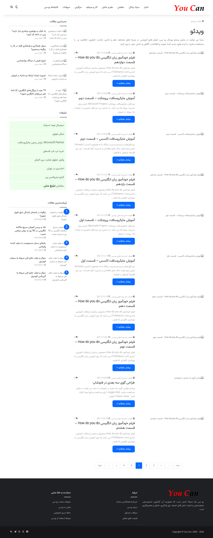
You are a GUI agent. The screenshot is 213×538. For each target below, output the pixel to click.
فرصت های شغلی (129, 518)
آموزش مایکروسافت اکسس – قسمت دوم (107, 139)
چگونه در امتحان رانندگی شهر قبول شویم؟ (30, 214)
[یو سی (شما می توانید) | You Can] (173, 492)
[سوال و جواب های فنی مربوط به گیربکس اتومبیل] (57, 277)
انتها (100, 465)
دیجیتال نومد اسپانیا (53, 125)
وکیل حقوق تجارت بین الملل (49, 160)
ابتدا (178, 465)
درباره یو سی (132, 507)
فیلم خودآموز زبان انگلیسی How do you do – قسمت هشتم (105, 426)
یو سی (201, 502)
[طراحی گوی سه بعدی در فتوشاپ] (171, 394)
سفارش (54, 186)
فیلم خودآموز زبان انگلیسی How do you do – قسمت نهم (105, 344)
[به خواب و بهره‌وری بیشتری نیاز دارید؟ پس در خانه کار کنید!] (57, 35)
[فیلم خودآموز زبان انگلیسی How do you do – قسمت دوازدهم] (171, 69)
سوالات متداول (131, 513)
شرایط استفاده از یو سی (61, 518)
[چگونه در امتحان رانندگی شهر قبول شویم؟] (57, 217)
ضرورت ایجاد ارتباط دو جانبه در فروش (28, 75)
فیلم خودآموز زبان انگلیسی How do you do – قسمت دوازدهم (105, 60)
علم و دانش (107, 7)
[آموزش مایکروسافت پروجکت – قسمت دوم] (171, 110)
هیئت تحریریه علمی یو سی (121, 52)
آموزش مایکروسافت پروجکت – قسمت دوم (107, 98)
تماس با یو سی (64, 507)
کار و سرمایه (91, 7)
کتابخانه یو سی (51, 7)
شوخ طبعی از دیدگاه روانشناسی (31, 61)
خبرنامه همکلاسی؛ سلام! (126, 502)
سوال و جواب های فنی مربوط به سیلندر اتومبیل (28, 259)
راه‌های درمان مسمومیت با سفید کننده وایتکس (28, 245)
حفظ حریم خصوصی (62, 513)
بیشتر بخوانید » (124, 83)
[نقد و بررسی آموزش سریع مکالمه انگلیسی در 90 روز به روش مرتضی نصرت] (57, 232)
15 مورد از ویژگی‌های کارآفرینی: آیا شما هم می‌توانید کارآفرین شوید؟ (28, 92)
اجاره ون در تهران (55, 168)
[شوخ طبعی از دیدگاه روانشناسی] (57, 65)
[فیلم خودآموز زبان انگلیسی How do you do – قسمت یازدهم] (171, 191)
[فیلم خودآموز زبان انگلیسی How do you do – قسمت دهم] (171, 313)
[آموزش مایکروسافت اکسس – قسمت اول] (171, 272)
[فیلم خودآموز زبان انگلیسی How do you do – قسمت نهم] (171, 354)
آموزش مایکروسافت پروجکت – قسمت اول (107, 220)
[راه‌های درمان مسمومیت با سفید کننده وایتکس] (57, 248)
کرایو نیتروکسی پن (54, 177)
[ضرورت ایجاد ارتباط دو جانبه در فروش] (57, 80)
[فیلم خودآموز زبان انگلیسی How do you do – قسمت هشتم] (171, 435)
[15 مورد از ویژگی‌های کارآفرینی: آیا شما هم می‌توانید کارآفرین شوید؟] (57, 96)
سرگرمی (78, 7)
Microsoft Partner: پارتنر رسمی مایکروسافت (40, 142)
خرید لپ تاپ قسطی (53, 151)
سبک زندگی (134, 7)
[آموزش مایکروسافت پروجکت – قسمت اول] (171, 232)
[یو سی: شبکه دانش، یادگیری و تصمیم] (179, 7)
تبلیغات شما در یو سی (61, 502)
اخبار (146, 7)
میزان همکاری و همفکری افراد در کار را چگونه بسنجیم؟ (28, 47)
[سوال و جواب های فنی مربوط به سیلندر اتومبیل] (57, 262)
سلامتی (120, 7)
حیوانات (66, 7)
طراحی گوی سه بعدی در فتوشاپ (114, 382)
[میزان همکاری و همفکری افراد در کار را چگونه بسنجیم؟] (57, 50)
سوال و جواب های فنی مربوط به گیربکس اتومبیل (31, 274)
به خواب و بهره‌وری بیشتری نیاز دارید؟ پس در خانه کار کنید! (29, 32)
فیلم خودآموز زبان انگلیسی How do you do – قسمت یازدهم (105, 182)
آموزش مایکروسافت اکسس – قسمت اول (108, 260)
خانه (200, 21)
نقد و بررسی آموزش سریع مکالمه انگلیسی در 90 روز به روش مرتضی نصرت (30, 230)
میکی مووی (58, 134)
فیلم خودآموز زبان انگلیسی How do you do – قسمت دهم (105, 304)
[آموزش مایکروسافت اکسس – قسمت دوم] (171, 151)
